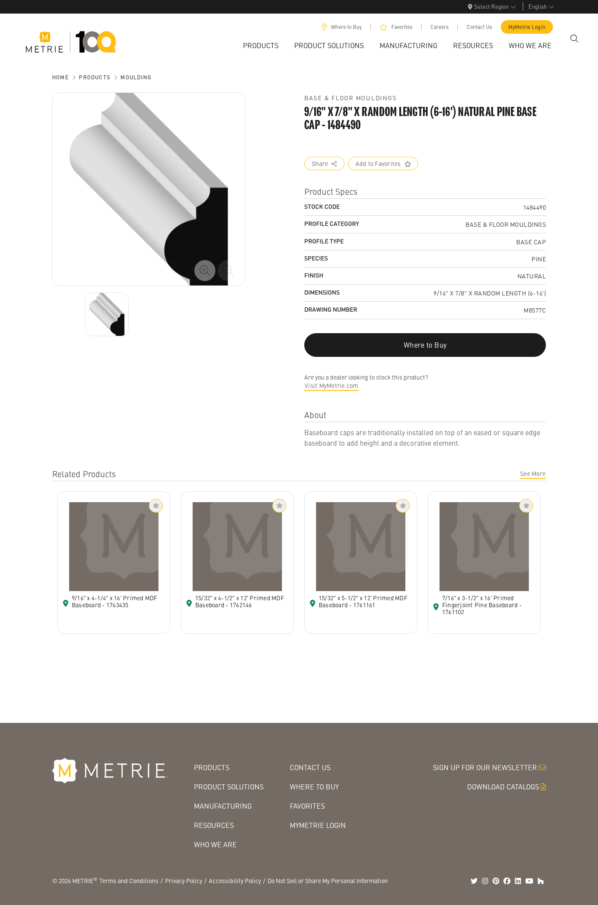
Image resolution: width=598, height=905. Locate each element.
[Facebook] (506, 881)
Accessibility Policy (235, 880)
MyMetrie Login (527, 27)
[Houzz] (541, 881)
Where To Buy (314, 786)
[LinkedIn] (518, 881)
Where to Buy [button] (425, 344)
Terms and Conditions (128, 880)
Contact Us (479, 27)
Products (94, 77)
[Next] (107, 314)
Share (320, 163)
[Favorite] (156, 506)
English (537, 6)
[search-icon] (574, 38)
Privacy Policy (183, 880)
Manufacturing (223, 805)
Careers (439, 27)
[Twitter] (474, 881)
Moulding (135, 77)
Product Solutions (229, 786)
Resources (214, 825)
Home (60, 77)
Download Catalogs (503, 786)
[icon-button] (204, 270)
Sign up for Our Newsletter (485, 767)
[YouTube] (529, 881)
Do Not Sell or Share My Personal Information (327, 880)
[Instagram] (485, 881)
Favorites (401, 27)
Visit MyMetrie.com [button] (332, 385)
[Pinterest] (496, 881)
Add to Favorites (378, 163)
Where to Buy (346, 27)
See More (532, 473)
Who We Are (215, 844)
